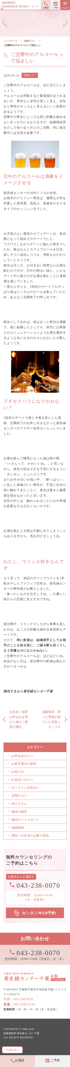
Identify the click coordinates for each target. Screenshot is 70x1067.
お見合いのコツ (22, 779)
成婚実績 (17, 827)
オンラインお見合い (25, 787)
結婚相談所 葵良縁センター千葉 (21, 1033)
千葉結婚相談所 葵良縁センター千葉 (20, 7)
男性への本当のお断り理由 (30, 835)
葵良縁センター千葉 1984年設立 (35, 976)
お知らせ (17, 771)
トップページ (11, 41)
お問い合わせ (35, 938)
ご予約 (55, 8)
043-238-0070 (38, 952)
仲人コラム (19, 803)
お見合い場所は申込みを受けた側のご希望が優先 (18, 719)
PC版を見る (12, 1049)
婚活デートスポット (25, 819)
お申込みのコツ (22, 756)
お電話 (45, 8)
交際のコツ (30, 41)
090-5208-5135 (19, 1004)
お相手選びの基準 (23, 763)
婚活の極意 (19, 811)
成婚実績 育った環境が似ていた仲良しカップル (51, 719)
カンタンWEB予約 (39, 913)
